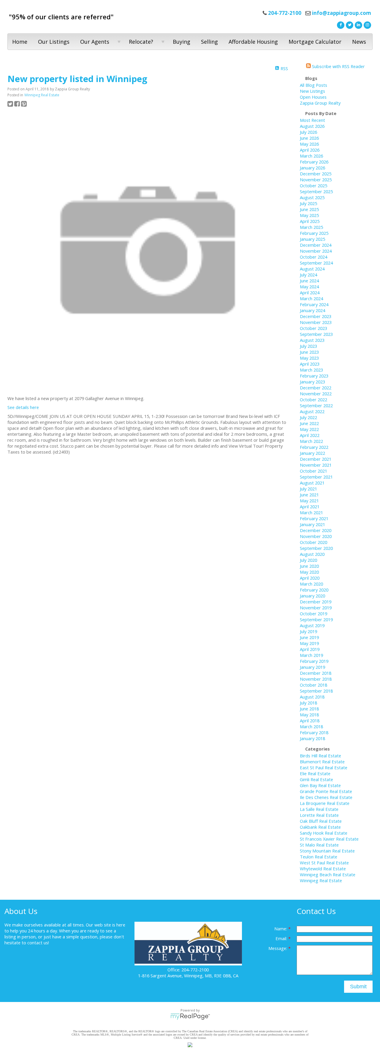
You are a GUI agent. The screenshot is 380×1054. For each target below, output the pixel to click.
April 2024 (309, 292)
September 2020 (316, 548)
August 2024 (312, 269)
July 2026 (308, 132)
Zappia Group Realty (320, 103)
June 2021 (309, 495)
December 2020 (315, 530)
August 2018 (312, 697)
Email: (282, 938)
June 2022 (309, 423)
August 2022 (312, 411)
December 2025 (315, 174)
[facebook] (339, 24)
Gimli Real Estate (316, 779)
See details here (23, 407)
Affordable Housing (253, 41)
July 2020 (308, 560)
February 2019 (314, 661)
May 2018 (309, 715)
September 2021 (316, 477)
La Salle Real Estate (319, 809)
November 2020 (316, 536)
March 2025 (311, 227)
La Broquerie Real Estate (324, 803)
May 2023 (309, 358)
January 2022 (312, 453)
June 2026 (309, 138)
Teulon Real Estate (318, 857)
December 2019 (315, 602)
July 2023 (308, 346)
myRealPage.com (190, 1016)
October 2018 (313, 685)
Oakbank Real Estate (320, 827)
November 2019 (316, 608)
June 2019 (309, 637)
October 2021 (313, 471)
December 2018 (315, 673)
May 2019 (309, 643)
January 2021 (312, 524)
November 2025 (316, 180)
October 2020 (313, 542)
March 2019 (311, 655)
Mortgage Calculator (315, 41)
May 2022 (309, 429)
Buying (181, 41)
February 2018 (314, 732)
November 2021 (316, 465)
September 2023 (316, 334)
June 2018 (309, 709)
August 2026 (312, 126)
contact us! (38, 943)
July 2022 (308, 417)
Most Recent (312, 120)
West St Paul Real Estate (324, 863)
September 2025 (316, 191)
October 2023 (313, 328)
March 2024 (311, 298)
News (359, 41)
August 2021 (312, 483)
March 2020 (311, 584)
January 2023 (312, 382)
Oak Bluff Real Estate (321, 821)
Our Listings (53, 41)
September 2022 (316, 405)
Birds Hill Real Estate (320, 756)
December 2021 (315, 459)
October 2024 (313, 257)
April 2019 (309, 649)
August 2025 (312, 197)
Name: (281, 929)
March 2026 (311, 156)
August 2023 (312, 340)
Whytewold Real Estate (323, 868)
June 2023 (309, 352)
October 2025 (313, 185)
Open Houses (313, 97)
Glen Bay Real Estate (320, 785)
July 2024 (308, 275)
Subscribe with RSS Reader (338, 66)
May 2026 (309, 144)
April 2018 (309, 720)
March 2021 (311, 512)
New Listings (312, 91)
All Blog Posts (313, 85)
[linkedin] (357, 24)
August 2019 (312, 625)
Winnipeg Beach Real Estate (327, 874)
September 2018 (316, 691)
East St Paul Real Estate (323, 767)
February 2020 (314, 590)
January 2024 (312, 310)
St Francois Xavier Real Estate (329, 839)
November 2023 (316, 322)
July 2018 (308, 703)
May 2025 (309, 215)
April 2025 (309, 221)
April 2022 (309, 435)
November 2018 (316, 679)
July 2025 (308, 203)
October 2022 (313, 399)
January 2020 (312, 596)
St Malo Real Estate (319, 845)
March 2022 (311, 441)
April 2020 (309, 578)
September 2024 (316, 263)
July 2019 (308, 631)
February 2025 (314, 233)
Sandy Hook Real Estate (323, 833)
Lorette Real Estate (319, 815)
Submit (358, 986)
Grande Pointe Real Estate (326, 791)
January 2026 (312, 168)
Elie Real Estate (315, 773)
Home (19, 41)
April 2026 (309, 150)
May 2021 (309, 501)
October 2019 (313, 613)
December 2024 (315, 245)
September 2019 (316, 619)
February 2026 (314, 162)
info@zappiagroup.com (341, 13)
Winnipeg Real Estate (41, 94)
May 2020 (309, 572)
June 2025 (309, 209)
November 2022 (316, 394)
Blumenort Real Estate (322, 761)
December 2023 (315, 316)
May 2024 (309, 287)
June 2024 (309, 281)
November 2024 (316, 251)
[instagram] (366, 24)
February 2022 (314, 447)
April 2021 (309, 506)
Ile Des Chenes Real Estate (326, 797)
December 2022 (315, 388)
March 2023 (311, 370)
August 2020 (312, 554)
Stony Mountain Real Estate (327, 851)
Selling (209, 41)
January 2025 (312, 239)
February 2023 (314, 376)
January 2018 (312, 738)
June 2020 (309, 566)
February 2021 (314, 518)
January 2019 (312, 667)
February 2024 (314, 304)
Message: (278, 948)
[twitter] (348, 24)
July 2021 (308, 489)
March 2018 (311, 726)
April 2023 (309, 364)
